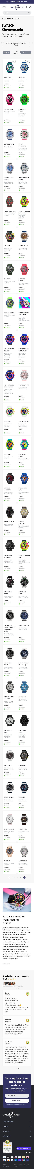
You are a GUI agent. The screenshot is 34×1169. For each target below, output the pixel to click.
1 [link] (9, 877)
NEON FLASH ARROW (22, 455)
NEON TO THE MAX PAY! (24, 556)
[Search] (29, 13)
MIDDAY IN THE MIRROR (8, 178)
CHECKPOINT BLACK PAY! (8, 556)
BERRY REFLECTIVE (22, 145)
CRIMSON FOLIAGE (9, 211)
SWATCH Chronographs (13, 19)
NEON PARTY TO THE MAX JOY (23, 349)
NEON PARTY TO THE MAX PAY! (9, 386)
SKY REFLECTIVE (9, 144)
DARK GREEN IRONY (22, 592)
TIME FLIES (7, 77)
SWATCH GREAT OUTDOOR (9, 697)
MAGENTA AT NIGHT (8, 592)
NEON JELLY (7, 421)
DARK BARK (22, 765)
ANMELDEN (16, 1101)
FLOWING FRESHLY (9, 312)
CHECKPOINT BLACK (22, 731)
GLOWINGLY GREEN (22, 110)
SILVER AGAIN (23, 861)
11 (20, 877)
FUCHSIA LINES (8, 109)
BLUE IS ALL (22, 696)
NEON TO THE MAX (24, 211)
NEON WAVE (7, 454)
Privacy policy (21, 1104)
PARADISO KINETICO (22, 279)
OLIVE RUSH (7, 279)
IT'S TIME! (22, 77)
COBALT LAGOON (24, 625)
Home (3, 19)
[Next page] (24, 877)
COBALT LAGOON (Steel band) (24, 664)
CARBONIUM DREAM (8, 664)
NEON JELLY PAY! (24, 421)
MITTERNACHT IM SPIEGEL (24, 178)
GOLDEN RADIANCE (22, 522)
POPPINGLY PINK (24, 385)
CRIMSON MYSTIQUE (7, 489)
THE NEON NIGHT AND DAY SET (24, 313)
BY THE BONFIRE (9, 521)
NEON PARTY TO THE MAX (9, 349)
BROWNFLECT (23, 829)
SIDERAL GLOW (23, 246)
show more (6, 964)
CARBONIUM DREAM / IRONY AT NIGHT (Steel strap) (9, 628)
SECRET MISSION (9, 797)
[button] (30, 7)
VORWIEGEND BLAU (23, 489)
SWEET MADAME (9, 829)
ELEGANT (7, 861)
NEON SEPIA (7, 246)
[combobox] (17, 13)
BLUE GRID (22, 797)
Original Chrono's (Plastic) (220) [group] (16, 44)
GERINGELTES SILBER (8, 731)
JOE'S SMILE (8, 765)
